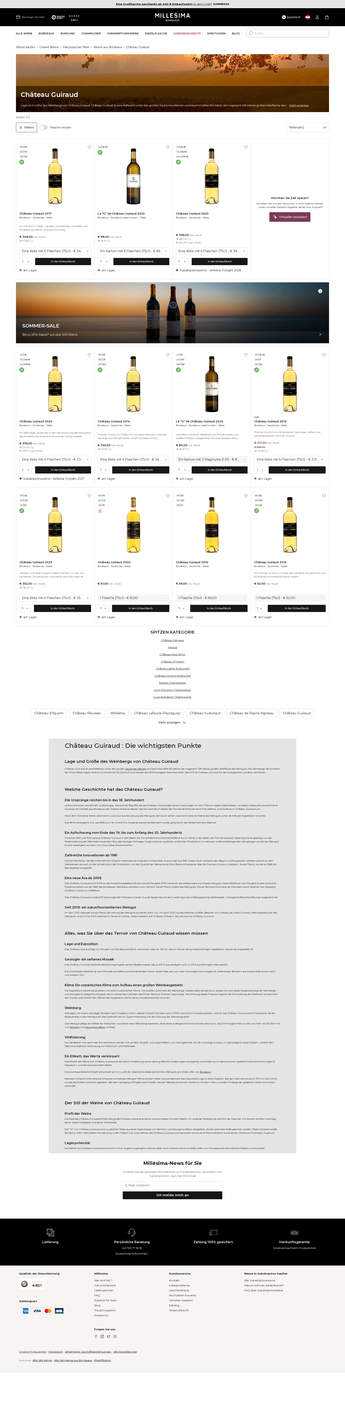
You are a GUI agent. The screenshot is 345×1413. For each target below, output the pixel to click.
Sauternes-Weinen (135, 768)
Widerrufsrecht (179, 1310)
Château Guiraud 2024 (35, 421)
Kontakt (174, 1280)
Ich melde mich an (173, 1195)
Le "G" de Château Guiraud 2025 (121, 213)
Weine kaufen (25, 47)
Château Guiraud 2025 (192, 213)
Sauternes (38, 217)
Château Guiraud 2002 (114, 562)
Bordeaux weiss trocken (124, 217)
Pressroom (101, 1315)
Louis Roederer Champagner (172, 697)
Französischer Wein (76, 47)
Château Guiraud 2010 (192, 562)
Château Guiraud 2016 (270, 562)
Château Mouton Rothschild (173, 675)
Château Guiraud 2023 (35, 562)
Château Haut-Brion (172, 654)
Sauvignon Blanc (95, 1027)
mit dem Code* (164, 4)
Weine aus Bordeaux (107, 47)
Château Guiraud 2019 (270, 421)
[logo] (172, 17)
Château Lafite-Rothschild (172, 668)
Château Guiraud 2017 (35, 213)
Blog (97, 1305)
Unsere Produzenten (32, 1351)
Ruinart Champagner (172, 682)
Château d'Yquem (172, 661)
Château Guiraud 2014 (114, 421)
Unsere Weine (49, 47)
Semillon (75, 1027)
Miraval (172, 647)
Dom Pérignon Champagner (172, 690)
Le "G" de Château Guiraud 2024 (199, 421)
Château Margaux (172, 640)
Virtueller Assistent (181, 1300)
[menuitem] (24, 33)
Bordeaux (24, 217)
